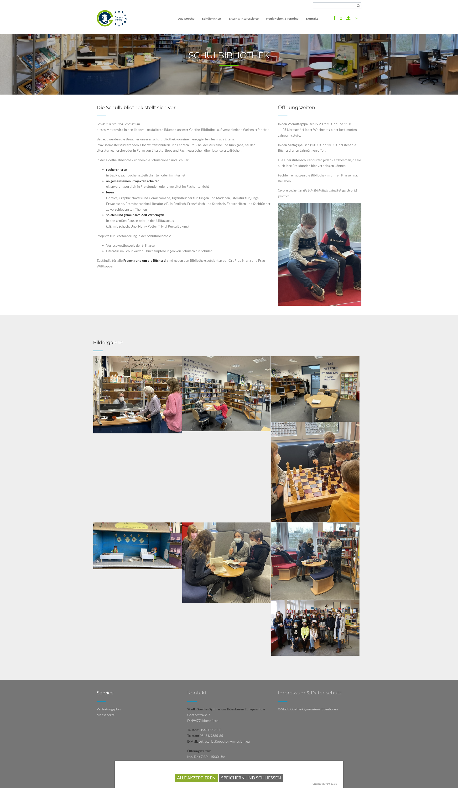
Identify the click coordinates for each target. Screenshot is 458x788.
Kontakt (197, 693)
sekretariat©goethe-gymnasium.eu (224, 741)
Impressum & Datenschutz (310, 693)
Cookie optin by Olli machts (324, 784)
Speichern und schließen (251, 777)
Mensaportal (106, 715)
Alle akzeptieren (196, 777)
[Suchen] (358, 6)
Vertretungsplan (109, 709)
